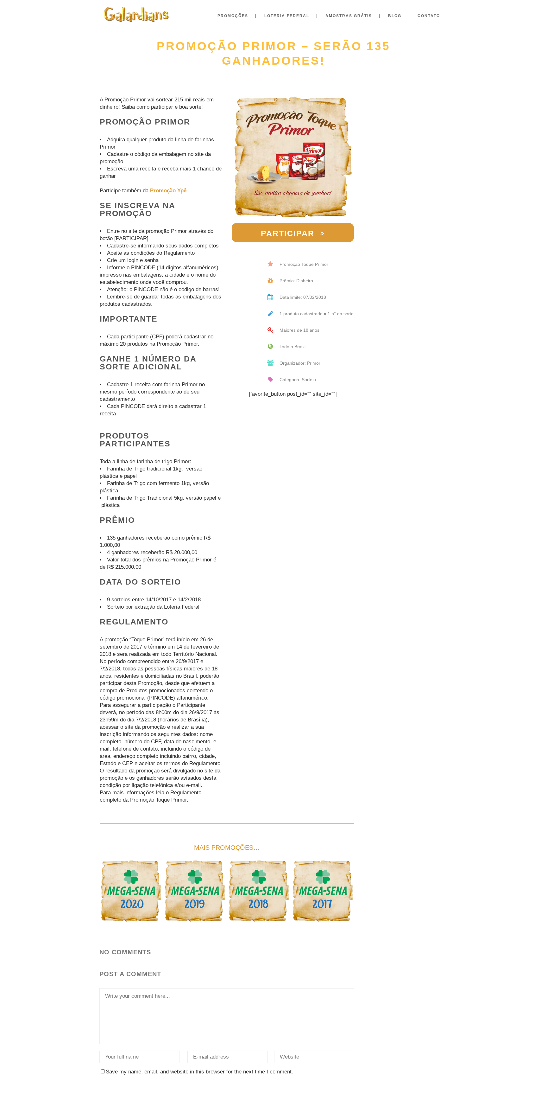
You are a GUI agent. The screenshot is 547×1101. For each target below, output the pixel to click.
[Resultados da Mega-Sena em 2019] (195, 891)
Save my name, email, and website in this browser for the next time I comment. (199, 1072)
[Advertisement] (407, 160)
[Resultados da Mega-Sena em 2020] (131, 891)
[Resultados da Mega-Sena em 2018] (259, 891)
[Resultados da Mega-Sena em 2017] (323, 891)
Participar (287, 233)
